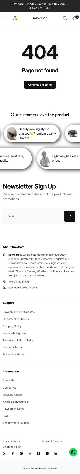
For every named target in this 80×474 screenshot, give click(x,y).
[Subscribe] (69, 216)
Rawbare (35, 468)
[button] (5, 18)
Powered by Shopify (48, 468)
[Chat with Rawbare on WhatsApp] (73, 452)
